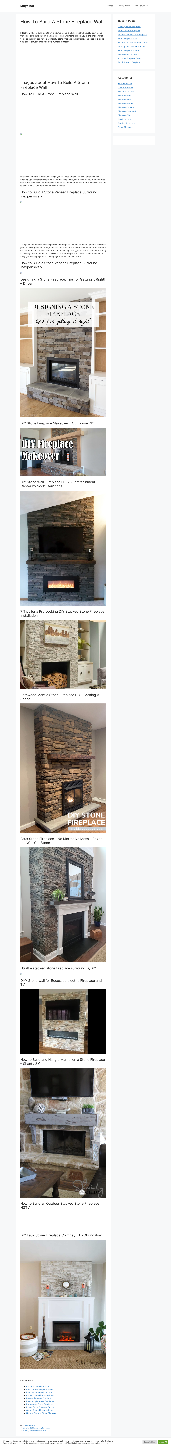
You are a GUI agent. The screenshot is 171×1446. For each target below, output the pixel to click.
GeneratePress (98, 1427)
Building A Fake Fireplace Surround (36, 1415)
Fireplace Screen (126, 107)
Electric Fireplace (126, 91)
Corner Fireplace (125, 87)
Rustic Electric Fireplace (129, 62)
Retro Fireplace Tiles (127, 38)
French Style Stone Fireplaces (40, 1386)
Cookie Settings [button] (149, 1442)
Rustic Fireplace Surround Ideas (133, 42)
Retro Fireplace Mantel (128, 50)
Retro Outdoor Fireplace (129, 30)
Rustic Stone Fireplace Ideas (39, 1374)
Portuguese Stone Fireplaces (39, 1389)
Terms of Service (141, 6)
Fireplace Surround (127, 111)
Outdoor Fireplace (126, 123)
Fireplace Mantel (126, 103)
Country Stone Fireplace (37, 1371)
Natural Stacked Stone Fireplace (41, 1398)
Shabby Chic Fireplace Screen (132, 46)
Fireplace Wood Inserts (128, 54)
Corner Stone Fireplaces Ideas (40, 1380)
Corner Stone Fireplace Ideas (39, 1395)
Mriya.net (27, 6)
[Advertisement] (63, 62)
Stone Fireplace (29, 1410)
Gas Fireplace (124, 119)
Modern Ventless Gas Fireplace (132, 34)
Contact (110, 6)
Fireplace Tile (124, 115)
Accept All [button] (163, 1442)
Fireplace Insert (125, 99)
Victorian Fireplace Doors (129, 58)
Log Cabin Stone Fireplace (38, 1383)
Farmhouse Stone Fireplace (39, 1377)
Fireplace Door (125, 95)
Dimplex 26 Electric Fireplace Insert (36, 1412)
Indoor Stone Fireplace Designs (40, 1392)
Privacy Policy (124, 6)
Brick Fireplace (125, 83)
